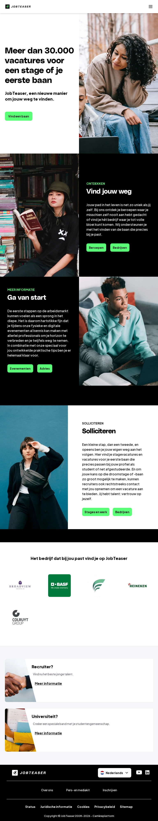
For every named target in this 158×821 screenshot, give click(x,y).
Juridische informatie (56, 806)
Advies (45, 368)
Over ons (47, 790)
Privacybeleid (104, 806)
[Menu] (151, 6)
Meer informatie (48, 683)
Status (30, 806)
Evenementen (20, 368)
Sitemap (126, 806)
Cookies (83, 806)
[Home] (17, 6)
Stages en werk (96, 512)
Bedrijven (120, 247)
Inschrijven (110, 790)
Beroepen (96, 247)
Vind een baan (18, 116)
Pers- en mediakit (78, 790)
